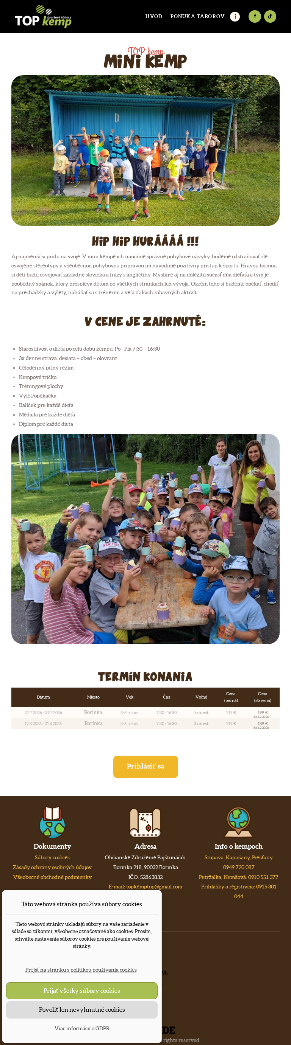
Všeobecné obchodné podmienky (52, 877)
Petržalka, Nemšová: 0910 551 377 (238, 877)
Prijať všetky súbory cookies (82, 990)
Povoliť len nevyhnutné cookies (82, 1009)
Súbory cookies (52, 857)
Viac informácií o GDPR (82, 1028)
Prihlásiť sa (145, 766)
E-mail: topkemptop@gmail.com (145, 887)
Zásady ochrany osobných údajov (52, 867)
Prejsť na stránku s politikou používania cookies (81, 970)
